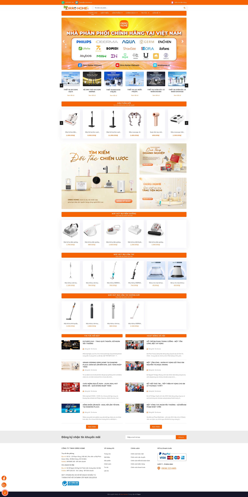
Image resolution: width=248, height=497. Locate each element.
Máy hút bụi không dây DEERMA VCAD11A (71, 324)
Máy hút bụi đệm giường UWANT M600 (71, 132)
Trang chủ (107, 454)
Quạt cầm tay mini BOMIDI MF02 (156, 132)
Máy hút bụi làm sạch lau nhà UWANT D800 (113, 132)
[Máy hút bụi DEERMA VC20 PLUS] (134, 311)
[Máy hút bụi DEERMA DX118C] (113, 270)
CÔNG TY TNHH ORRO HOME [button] (73, 448)
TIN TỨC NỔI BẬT (92, 336)
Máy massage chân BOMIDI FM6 (177, 132)
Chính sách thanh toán (138, 467)
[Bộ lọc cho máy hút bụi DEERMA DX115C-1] (177, 270)
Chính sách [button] (135, 448)
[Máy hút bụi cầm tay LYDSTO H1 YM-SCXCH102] (113, 311)
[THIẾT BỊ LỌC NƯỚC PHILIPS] (134, 79)
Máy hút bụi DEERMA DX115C (134, 283)
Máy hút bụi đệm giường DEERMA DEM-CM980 (156, 242)
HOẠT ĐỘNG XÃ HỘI (156, 336)
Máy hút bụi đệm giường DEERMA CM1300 (113, 242)
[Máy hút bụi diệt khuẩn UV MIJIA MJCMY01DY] (134, 230)
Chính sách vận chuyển (138, 457)
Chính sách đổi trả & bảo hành (140, 460)
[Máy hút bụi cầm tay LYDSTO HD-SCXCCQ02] (92, 311)
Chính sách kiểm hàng (138, 464)
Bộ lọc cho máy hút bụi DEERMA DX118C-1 (156, 283)
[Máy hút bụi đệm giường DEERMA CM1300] (113, 230)
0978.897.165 (69, 2)
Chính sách (107, 464)
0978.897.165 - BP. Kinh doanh (76, 461)
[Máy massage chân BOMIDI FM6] (177, 119)
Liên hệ (106, 471)
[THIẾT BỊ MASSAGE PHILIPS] (113, 79)
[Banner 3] (163, 193)
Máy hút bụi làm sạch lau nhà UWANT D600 (92, 132)
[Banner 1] (99, 176)
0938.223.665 (168, 468)
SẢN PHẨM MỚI (124, 103)
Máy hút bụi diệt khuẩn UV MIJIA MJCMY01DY (134, 242)
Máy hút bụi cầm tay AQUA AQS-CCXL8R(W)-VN (70, 283)
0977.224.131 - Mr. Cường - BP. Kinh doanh (80, 470)
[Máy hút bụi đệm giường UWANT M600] (71, 119)
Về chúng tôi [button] (109, 448)
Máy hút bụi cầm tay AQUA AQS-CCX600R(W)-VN (92, 283)
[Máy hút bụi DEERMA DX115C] (134, 270)
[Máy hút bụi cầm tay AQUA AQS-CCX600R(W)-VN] (92, 270)
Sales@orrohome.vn (85, 2)
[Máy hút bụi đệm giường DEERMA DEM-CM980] (156, 230)
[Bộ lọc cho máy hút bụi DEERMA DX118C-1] (156, 270)
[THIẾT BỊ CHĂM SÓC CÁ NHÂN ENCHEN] (156, 79)
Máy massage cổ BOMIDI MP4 (134, 132)
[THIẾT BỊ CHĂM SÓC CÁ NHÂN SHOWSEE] (177, 79)
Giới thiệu (107, 457)
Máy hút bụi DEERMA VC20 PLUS (134, 324)
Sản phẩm (107, 460)
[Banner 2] (163, 159)
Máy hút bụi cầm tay (124, 254)
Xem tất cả (70, 95)
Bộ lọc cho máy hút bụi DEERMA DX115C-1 (177, 283)
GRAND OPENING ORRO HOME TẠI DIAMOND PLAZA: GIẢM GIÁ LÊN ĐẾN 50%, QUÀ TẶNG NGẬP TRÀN (102, 364)
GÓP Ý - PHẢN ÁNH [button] (165, 464)
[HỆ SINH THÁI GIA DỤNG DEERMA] (92, 79)
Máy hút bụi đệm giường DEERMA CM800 (92, 242)
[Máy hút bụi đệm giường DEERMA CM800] (92, 230)
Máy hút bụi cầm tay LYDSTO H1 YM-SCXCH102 (113, 324)
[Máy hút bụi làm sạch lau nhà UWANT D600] (92, 119)
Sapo (139, 494)
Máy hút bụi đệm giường (124, 213)
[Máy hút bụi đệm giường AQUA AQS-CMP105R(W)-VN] (71, 230)
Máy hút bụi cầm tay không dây (124, 295)
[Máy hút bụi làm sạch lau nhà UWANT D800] (113, 119)
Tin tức (106, 467)
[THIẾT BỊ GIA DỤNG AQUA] (71, 79)
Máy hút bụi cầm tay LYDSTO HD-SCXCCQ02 (92, 324)
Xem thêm (92, 427)
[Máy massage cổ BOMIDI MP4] (134, 119)
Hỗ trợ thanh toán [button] (164, 448)
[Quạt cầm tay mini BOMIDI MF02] (156, 119)
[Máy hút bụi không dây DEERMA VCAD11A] (71, 311)
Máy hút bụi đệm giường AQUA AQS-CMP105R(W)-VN (71, 242)
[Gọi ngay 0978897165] (5, 492)
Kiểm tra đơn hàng (180, 2)
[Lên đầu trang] (242, 484)
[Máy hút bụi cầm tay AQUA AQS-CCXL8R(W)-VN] (71, 270)
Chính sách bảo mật (137, 454)
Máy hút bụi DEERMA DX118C (113, 283)
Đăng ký (181, 437)
